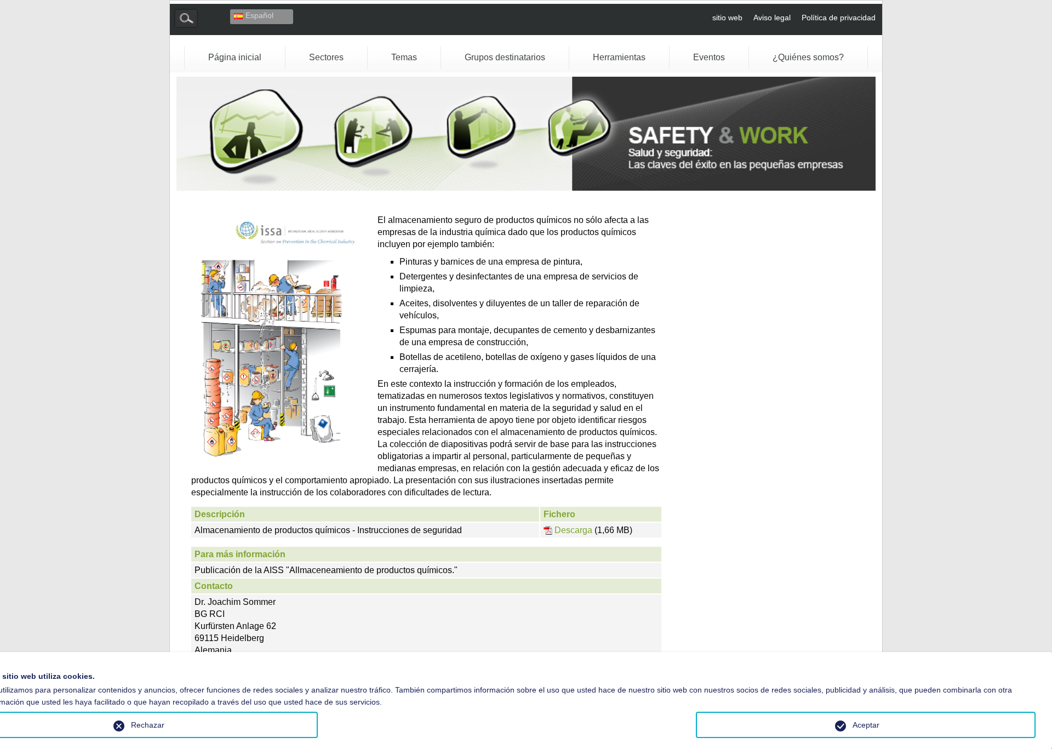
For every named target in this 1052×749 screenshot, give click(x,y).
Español (259, 15)
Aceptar (866, 725)
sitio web (727, 17)
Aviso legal (772, 17)
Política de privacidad (839, 17)
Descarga (574, 530)
